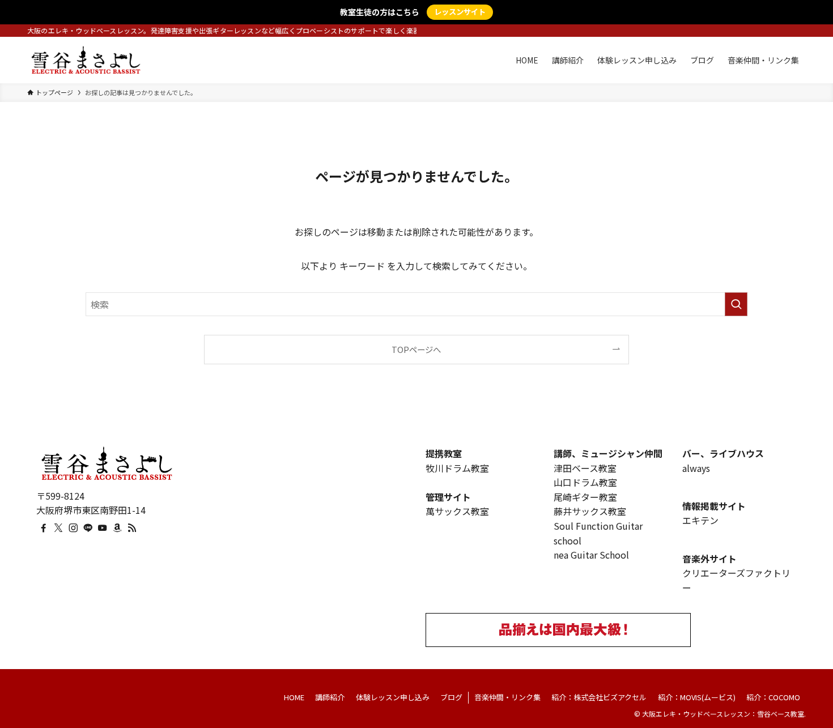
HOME (294, 697)
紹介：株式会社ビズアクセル (599, 697)
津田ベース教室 (585, 468)
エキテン (700, 520)
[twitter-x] (58, 528)
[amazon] (117, 528)
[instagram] (73, 528)
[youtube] (102, 528)
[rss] (132, 528)
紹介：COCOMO (773, 697)
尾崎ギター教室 (585, 497)
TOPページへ (416, 349)
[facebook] (43, 528)
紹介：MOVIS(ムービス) (697, 697)
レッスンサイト (460, 11)
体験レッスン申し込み (393, 697)
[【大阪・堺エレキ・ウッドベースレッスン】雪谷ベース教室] (86, 60)
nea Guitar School (591, 554)
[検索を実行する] (736, 304)
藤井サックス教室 (590, 511)
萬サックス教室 (457, 511)
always (696, 468)
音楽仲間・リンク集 (507, 697)
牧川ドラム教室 (457, 468)
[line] (88, 528)
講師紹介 (330, 697)
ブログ (451, 697)
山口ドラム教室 (585, 482)
